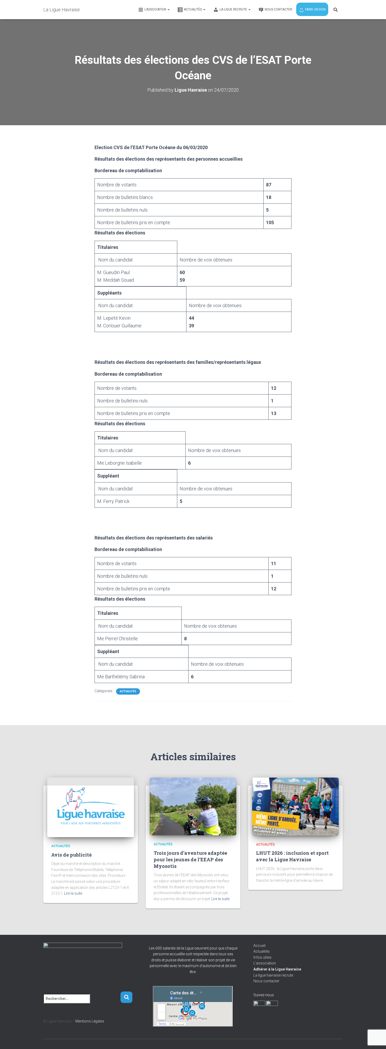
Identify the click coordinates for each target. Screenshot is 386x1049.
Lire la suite (73, 893)
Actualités (128, 691)
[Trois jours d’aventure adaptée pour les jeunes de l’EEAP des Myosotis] (193, 806)
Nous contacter (266, 981)
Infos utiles (262, 957)
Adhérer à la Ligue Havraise (277, 969)
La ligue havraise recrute (273, 975)
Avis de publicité (71, 855)
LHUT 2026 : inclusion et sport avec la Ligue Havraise (292, 856)
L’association (264, 963)
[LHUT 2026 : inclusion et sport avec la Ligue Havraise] (295, 806)
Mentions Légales (89, 1021)
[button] (168, 9)
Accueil (259, 945)
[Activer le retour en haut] (375, 1038)
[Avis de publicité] (90, 807)
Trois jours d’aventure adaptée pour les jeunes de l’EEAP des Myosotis (190, 859)
